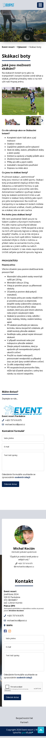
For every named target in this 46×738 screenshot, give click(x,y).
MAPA (10, 625)
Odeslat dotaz (10, 484)
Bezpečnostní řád (24, 718)
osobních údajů (22, 477)
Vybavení (22, 47)
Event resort (8, 47)
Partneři (24, 722)
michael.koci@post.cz (15, 424)
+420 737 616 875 (13, 420)
